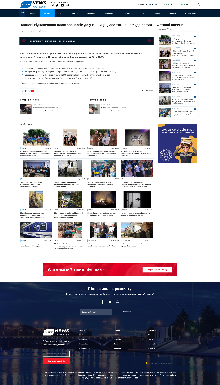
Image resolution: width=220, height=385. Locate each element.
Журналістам (153, 344)
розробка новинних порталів (162, 363)
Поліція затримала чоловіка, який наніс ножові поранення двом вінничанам (46, 110)
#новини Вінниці (67, 41)
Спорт (141, 13)
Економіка (91, 13)
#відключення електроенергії (43, 41)
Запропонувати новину (56, 354)
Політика (74, 13)
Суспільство (109, 13)
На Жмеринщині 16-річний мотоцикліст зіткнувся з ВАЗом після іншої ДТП (136, 153)
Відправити (127, 312)
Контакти (151, 348)
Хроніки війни (190, 13)
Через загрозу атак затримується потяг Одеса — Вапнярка (33, 245)
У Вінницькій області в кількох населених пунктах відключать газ (115, 109)
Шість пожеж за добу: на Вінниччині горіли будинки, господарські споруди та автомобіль (68, 215)
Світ (60, 13)
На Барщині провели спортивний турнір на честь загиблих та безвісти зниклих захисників (35, 153)
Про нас (151, 339)
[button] (24, 40)
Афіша (150, 335)
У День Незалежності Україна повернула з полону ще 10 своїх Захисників (100, 184)
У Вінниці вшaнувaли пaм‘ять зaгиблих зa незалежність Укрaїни (101, 245)
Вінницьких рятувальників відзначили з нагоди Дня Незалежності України (31, 184)
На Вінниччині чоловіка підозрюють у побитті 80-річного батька (135, 214)
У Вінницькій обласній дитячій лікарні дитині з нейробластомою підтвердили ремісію (67, 153)
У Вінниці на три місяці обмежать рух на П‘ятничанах (134, 245)
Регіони (47, 13)
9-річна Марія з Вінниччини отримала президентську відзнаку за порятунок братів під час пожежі (136, 184)
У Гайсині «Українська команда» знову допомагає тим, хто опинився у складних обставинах (68, 246)
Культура (126, 13)
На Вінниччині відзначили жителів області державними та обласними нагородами (101, 153)
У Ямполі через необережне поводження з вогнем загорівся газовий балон (66, 184)
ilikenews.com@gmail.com (54, 345)
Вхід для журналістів (56, 361)
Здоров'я (156, 13)
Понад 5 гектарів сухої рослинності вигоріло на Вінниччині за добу (101, 214)
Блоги (116, 335)
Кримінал (172, 13)
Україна (32, 13)
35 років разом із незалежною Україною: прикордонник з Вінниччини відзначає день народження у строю (32, 215)
